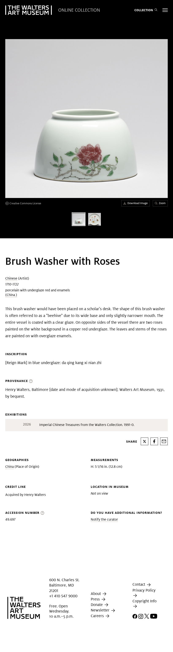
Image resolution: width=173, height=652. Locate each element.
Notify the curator (104, 519)
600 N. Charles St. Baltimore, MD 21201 (64, 585)
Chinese (11, 278)
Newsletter (101, 610)
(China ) (11, 295)
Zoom (162, 203)
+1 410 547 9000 (63, 595)
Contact (139, 584)
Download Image (137, 203)
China (9, 466)
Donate (97, 604)
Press (96, 599)
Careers (98, 615)
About (96, 593)
